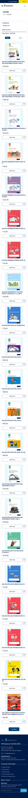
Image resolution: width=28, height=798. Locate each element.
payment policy (6, 767)
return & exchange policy (8, 776)
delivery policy (6, 771)
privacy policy (5, 769)
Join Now (23, 790)
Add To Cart (12, 70)
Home (4, 14)
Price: (4, 33)
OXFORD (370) (6, 25)
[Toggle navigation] (25, 6)
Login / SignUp (13, 1)
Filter (7, 38)
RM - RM (10, 33)
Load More (14, 729)
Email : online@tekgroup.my (8, 753)
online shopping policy (8, 774)
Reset (20, 38)
